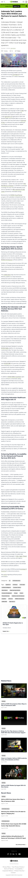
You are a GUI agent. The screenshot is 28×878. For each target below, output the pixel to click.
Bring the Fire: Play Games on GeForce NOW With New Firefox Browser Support (13, 731)
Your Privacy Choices (18, 867)
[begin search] (4, 2)
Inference (11, 598)
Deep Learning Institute (15, 590)
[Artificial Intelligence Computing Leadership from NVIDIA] (14, 1)
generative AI (8, 116)
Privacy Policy (6, 867)
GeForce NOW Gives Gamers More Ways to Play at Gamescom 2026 (13, 704)
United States (14, 863)
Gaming (3, 796)
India (17, 556)
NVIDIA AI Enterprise (6, 260)
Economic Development (7, 593)
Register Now (6, 631)
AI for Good (22, 584)
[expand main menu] (2, 2)
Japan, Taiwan (23, 556)
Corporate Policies (7, 870)
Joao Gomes (13, 48)
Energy (15, 593)
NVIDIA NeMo (5, 348)
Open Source (12, 601)
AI (9, 580)
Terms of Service (9, 869)
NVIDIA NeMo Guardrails (14, 376)
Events (21, 593)
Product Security (19, 870)
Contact (13, 872)
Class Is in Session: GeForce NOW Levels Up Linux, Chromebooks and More (14, 759)
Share (18, 51)
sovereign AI (16, 74)
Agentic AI (8, 584)
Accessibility (18, 869)
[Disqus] (14, 655)
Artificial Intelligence (6, 587)
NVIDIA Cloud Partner (16, 195)
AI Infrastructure (5, 808)
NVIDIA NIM (7, 363)
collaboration (7, 274)
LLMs (22, 110)
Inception (4, 598)
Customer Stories (17, 587)
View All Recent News (20, 844)
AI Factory (15, 584)
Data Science (4, 590)
